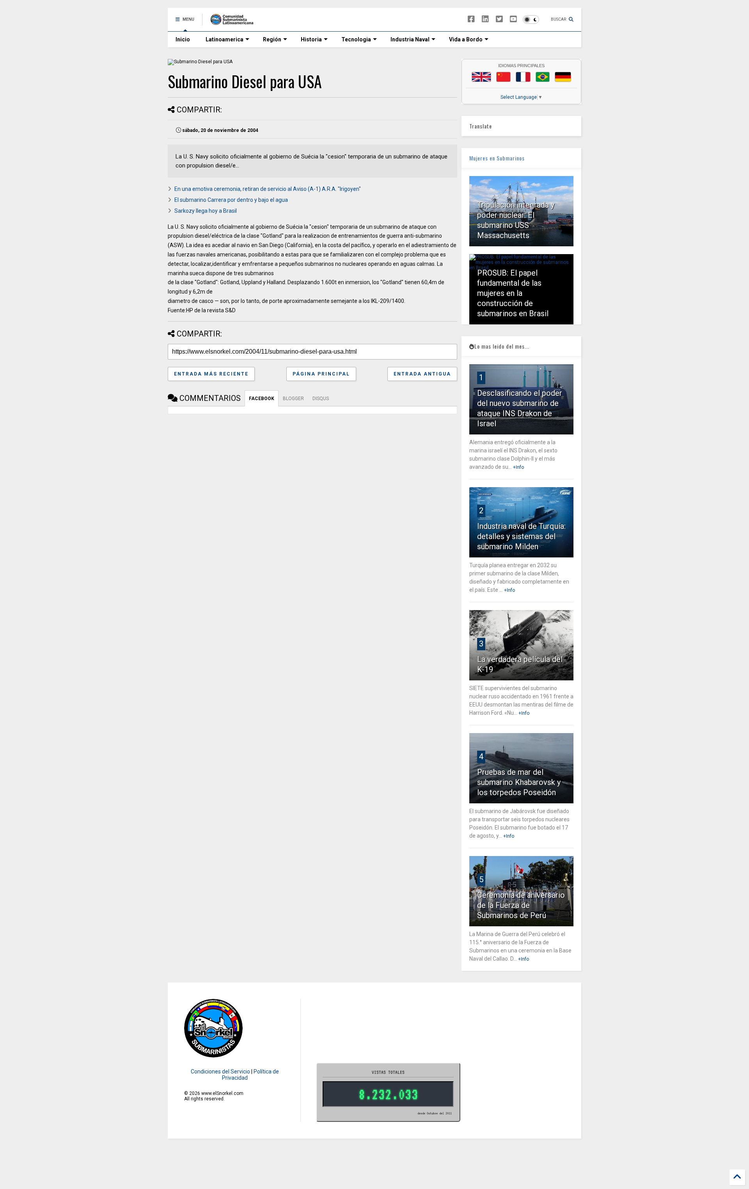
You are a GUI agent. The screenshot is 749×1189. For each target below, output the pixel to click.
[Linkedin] (485, 19)
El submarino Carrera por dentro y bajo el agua (231, 200)
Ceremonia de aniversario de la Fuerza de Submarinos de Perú (521, 905)
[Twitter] (499, 19)
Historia (311, 39)
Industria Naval (410, 39)
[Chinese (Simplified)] (503, 77)
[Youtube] (513, 19)
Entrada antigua (422, 374)
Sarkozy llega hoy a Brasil (205, 211)
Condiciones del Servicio (220, 1071)
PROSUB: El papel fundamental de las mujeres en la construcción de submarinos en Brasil (512, 293)
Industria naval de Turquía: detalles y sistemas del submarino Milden (521, 536)
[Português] (543, 77)
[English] (481, 77)
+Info (518, 467)
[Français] (523, 77)
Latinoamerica (224, 39)
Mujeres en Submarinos (497, 158)
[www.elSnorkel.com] (234, 22)
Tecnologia (356, 39)
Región (272, 39)
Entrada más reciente (211, 374)
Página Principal (321, 374)
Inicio (183, 39)
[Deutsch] (563, 77)
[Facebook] (471, 19)
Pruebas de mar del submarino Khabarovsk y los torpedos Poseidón (519, 782)
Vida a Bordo (466, 39)
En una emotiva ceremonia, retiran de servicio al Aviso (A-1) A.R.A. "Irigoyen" (267, 189)
